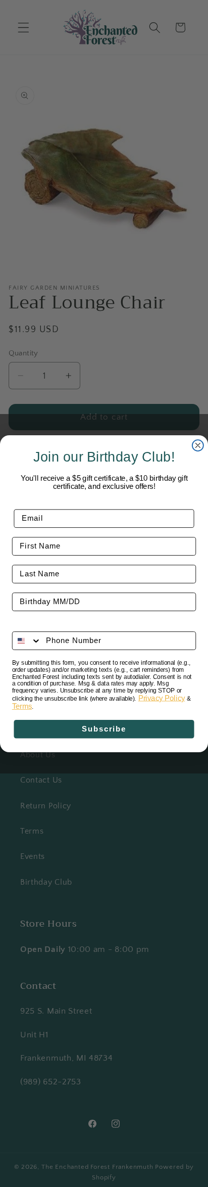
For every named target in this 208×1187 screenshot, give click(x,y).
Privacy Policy (161, 698)
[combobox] (27, 641)
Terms (22, 706)
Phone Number (41, 624)
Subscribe (104, 729)
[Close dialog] (197, 445)
